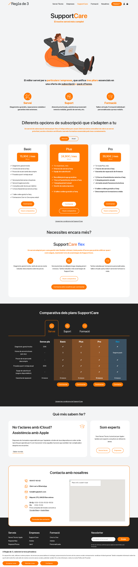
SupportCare (82, 4)
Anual (73, 139)
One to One (54, 537)
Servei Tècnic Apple (15, 537)
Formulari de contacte (41, 519)
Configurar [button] (49, 563)
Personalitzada (55, 544)
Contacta (117, 384)
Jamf (31, 544)
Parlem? (116, 4)
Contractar (27, 204)
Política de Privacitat (84, 558)
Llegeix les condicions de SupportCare (69, 221)
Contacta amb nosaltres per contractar (69, 287)
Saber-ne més (18, 452)
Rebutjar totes (30, 563)
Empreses (70, 4)
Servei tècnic (103, 450)
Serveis (12, 532)
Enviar (123, 539)
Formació (94, 4)
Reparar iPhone (13, 544)
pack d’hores (84, 84)
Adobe (31, 541)
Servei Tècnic (58, 4)
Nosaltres (105, 4)
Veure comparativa (27, 211)
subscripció (68, 84)
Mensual (64, 139)
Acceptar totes (11, 563)
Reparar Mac (12, 541)
